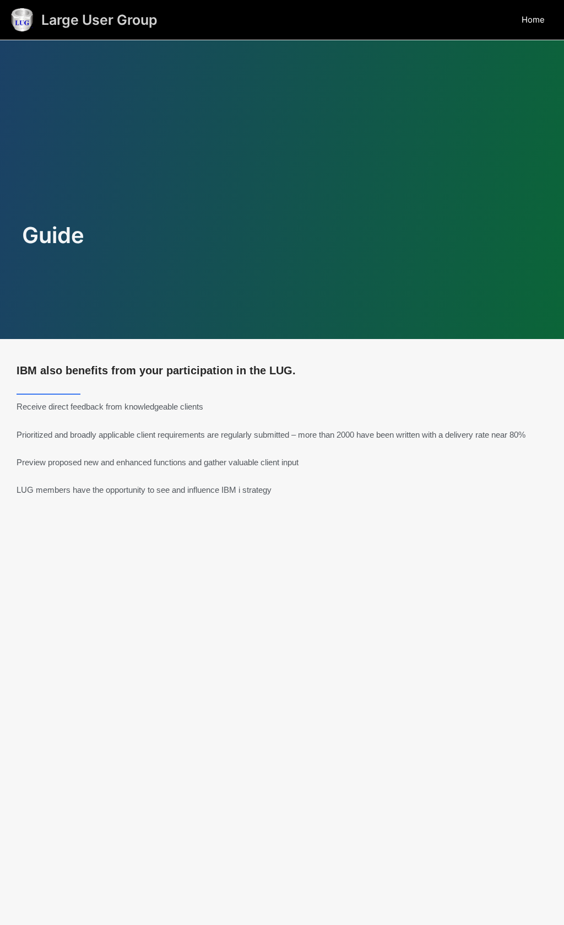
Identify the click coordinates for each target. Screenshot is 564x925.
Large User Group (99, 20)
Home (533, 19)
